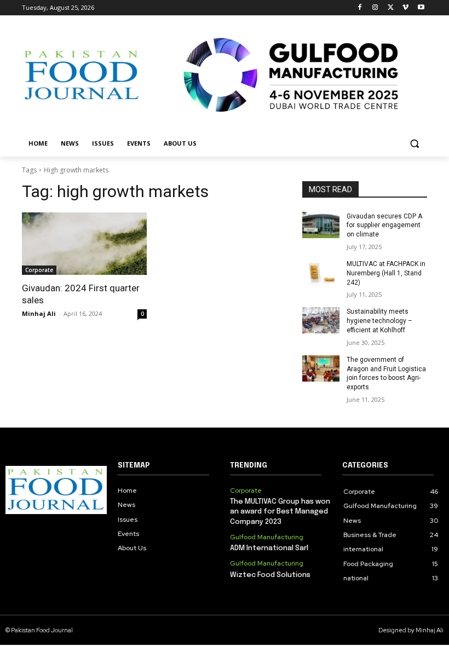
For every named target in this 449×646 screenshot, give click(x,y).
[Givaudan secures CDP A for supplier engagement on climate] (320, 225)
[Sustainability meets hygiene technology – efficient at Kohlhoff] (320, 320)
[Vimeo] (405, 8)
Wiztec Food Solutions (270, 575)
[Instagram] (375, 8)
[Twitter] (390, 8)
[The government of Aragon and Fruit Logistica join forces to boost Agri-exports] (320, 368)
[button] (414, 144)
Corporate (39, 270)
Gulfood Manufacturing (266, 537)
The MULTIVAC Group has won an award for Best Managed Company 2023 (280, 511)
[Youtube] (421, 8)
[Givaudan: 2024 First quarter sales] (84, 243)
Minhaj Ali (39, 313)
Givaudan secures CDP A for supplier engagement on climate (384, 225)
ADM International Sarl (269, 548)
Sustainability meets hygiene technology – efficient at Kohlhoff (379, 321)
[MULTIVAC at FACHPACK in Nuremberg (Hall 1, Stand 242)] (320, 272)
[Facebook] (360, 8)
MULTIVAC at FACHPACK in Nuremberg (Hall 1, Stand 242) (386, 273)
